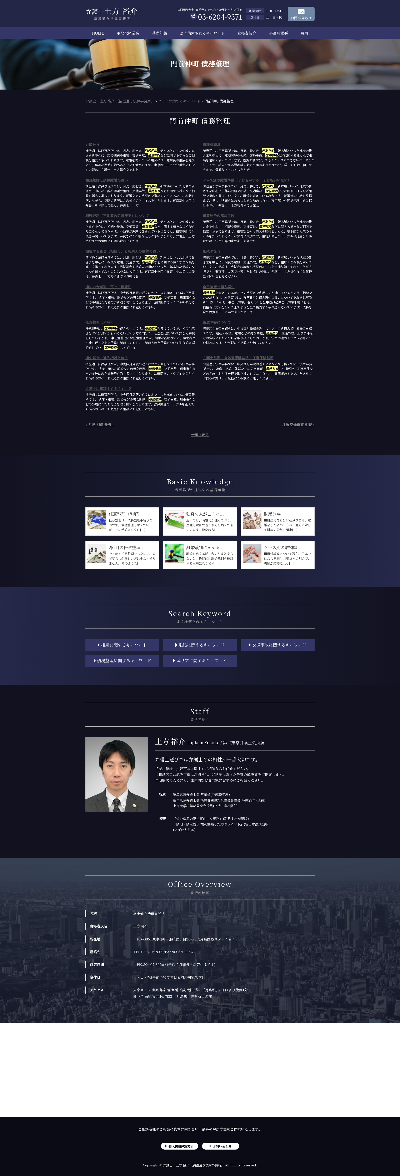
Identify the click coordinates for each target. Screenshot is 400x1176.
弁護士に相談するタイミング (108, 388)
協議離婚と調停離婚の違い (106, 180)
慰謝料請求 (211, 144)
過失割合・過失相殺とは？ (106, 357)
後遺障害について (217, 322)
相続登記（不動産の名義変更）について (117, 215)
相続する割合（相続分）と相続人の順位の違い (122, 251)
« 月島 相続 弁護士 (100, 424)
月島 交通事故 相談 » (298, 424)
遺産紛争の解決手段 (219, 215)
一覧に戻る (200, 434)
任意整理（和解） (99, 322)
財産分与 (92, 144)
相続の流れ (211, 251)
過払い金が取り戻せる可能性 (108, 286)
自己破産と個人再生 (219, 286)
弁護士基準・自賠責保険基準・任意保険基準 (238, 357)
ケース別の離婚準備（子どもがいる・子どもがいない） (247, 180)
